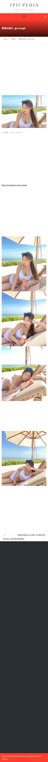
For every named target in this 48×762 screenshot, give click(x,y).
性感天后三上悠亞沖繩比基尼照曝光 (13, 539)
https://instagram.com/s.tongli (14, 185)
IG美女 (5, 132)
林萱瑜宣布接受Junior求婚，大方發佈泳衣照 (31, 535)
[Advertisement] (24, 70)
